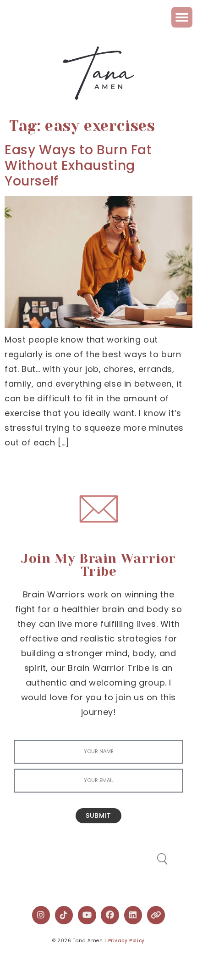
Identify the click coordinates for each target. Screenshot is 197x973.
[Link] (156, 915)
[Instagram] (41, 915)
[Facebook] (110, 915)
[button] (181, 17)
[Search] (153, 855)
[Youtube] (87, 915)
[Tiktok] (64, 915)
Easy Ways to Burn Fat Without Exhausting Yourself (78, 165)
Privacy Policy (126, 940)
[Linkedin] (133, 915)
